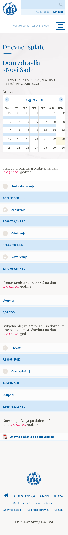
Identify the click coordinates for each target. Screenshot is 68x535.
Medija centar (21, 503)
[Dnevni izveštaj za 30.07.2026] (34, 117)
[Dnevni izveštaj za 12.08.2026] (25, 134)
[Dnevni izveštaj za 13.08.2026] (34, 134)
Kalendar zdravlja (38, 510)
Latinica (58, 12)
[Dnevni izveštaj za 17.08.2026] (7, 143)
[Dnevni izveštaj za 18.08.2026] (16, 143)
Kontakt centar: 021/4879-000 (31, 25)
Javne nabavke (44, 503)
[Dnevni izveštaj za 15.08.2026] (51, 134)
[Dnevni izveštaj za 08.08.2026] (51, 126)
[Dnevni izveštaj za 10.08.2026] (7, 134)
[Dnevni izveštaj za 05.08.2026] (25, 126)
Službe (58, 496)
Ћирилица (42, 12)
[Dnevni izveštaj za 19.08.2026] (25, 143)
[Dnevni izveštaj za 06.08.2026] (34, 126)
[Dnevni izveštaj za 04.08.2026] (16, 126)
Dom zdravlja (6, 496)
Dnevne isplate (12, 510)
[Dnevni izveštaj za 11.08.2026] (16, 134)
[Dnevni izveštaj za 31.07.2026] (43, 117)
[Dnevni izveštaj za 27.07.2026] (7, 117)
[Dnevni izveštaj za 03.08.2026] (7, 126)
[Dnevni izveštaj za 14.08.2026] (43, 134)
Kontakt (58, 510)
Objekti (44, 496)
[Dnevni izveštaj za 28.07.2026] (16, 117)
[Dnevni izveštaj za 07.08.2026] (43, 126)
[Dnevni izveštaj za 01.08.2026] (51, 117)
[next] (61, 99)
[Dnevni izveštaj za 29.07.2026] (25, 117)
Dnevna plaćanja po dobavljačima (32, 437)
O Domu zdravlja (24, 496)
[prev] (7, 99)
